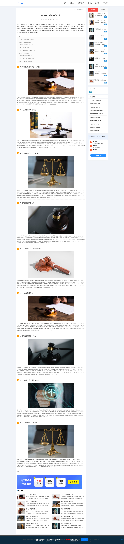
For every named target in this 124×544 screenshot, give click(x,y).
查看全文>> (53, 104)
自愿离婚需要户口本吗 (100, 13)
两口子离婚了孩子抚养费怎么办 (30, 380)
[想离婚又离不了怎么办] (21, 526)
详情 (105, 16)
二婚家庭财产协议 (99, 79)
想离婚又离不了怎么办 (32, 523)
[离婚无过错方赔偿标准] (56, 511)
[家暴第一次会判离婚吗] (21, 504)
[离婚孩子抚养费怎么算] (91, 51)
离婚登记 (97, 64)
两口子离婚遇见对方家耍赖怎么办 (31, 249)
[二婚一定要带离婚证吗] (56, 496)
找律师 (97, 3)
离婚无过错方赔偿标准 (67, 509)
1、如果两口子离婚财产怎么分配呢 (26, 39)
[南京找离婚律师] (91, 30)
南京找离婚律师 (98, 28)
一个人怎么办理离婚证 (32, 494)
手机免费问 (105, 3)
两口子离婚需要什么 (26, 293)
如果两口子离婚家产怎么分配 (29, 153)
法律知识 (72, 3)
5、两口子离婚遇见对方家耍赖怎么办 (27, 50)
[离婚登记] (91, 66)
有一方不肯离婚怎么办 (32, 509)
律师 (91, 91)
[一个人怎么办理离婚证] (21, 496)
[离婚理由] (91, 59)
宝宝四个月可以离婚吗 (67, 501)
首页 (65, 3)
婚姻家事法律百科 (79, 9)
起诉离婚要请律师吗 (99, 42)
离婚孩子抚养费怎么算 (100, 50)
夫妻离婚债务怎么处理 (100, 20)
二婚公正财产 (98, 71)
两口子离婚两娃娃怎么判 (28, 110)
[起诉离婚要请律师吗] (91, 44)
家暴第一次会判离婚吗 (32, 501)
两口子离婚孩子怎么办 (27, 203)
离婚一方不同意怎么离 (32, 516)
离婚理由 (97, 57)
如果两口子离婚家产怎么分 (28, 336)
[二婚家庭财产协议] (91, 81)
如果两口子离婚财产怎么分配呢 (30, 67)
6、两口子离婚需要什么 (24, 53)
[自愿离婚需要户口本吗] (91, 15)
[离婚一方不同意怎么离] (21, 518)
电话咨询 (89, 3)
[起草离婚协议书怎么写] (56, 526)
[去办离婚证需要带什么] (56, 518)
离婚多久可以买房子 (99, 35)
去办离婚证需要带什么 (67, 516)
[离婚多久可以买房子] (91, 37)
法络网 (22, 3)
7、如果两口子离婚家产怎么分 (25, 55)
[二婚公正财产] (91, 73)
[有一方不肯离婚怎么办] (21, 511)
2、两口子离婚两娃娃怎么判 (25, 42)
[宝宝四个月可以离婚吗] (56, 504)
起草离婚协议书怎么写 (67, 523)
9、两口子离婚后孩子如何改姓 (25, 61)
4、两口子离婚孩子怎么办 (24, 47)
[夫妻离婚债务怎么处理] (91, 22)
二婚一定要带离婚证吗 (67, 494)
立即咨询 (98, 155)
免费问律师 (81, 3)
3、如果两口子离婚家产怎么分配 (26, 45)
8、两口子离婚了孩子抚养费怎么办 (26, 58)
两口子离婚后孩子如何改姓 (28, 423)
